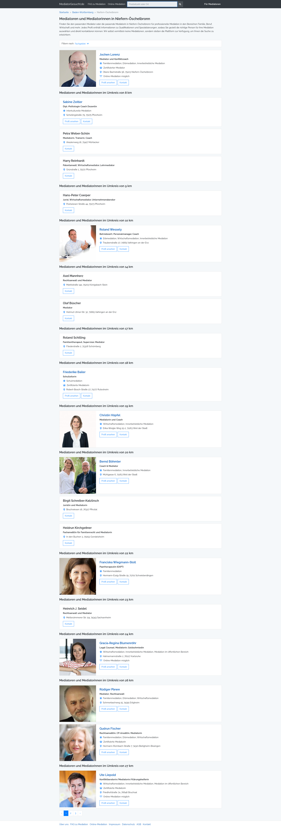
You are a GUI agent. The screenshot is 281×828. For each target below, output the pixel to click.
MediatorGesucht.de (71, 4)
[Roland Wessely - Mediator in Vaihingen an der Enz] (77, 243)
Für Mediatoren (212, 4)
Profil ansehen (108, 82)
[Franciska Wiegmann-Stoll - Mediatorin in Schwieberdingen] (77, 576)
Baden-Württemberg (82, 12)
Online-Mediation (116, 4)
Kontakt (123, 82)
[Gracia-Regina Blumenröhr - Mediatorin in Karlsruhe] (77, 657)
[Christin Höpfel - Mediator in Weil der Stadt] (77, 429)
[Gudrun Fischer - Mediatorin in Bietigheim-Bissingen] (77, 742)
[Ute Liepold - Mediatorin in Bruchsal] (77, 788)
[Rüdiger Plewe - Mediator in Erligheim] (77, 703)
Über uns (63, 824)
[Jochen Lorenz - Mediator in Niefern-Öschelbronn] (77, 68)
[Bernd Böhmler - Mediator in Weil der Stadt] (77, 475)
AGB (139, 824)
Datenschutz (128, 824)
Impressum (114, 824)
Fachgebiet (80, 43)
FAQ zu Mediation (97, 4)
